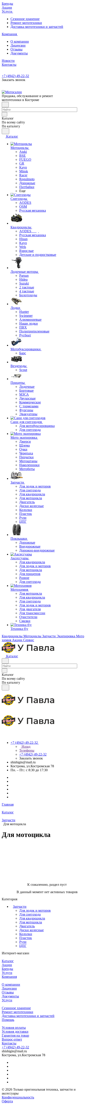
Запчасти (19, 906)
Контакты (9, 1043)
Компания (9, 976)
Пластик (25, 938)
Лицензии (18, 45)
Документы (19, 53)
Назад (25, 746)
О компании (19, 41)
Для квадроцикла (32, 918)
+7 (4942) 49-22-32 (15, 76)
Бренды (7, 969)
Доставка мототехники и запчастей (36, 27)
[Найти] (5, 131)
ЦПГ (22, 946)
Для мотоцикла (30, 922)
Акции (7, 965)
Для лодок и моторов (35, 910)
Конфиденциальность (18, 1097)
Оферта (7, 1101)
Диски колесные (31, 930)
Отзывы (16, 49)
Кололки (25, 934)
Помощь (8, 1020)
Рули (22, 942)
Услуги (7, 973)
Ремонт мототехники (26, 23)
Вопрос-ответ (12, 1039)
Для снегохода (30, 914)
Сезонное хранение (25, 19)
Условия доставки (15, 1031)
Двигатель (27, 926)
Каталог (8, 961)
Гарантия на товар (15, 1035)
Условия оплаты (14, 1027)
